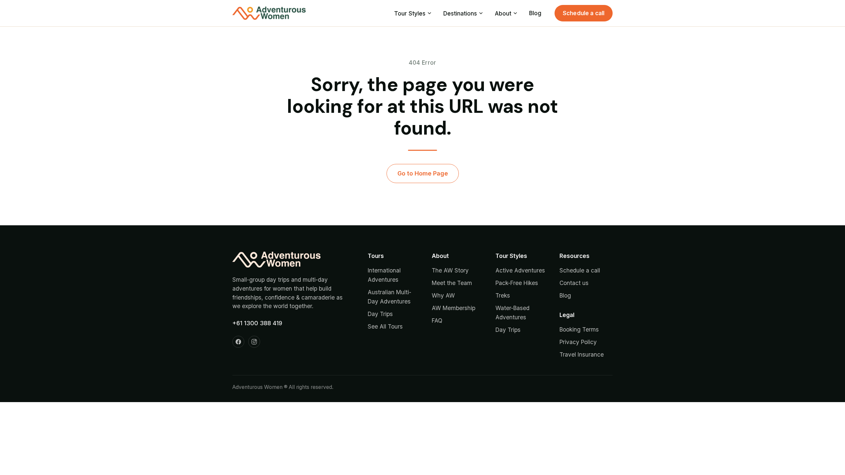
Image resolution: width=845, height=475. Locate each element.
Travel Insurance (581, 354)
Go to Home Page (422, 173)
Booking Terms (579, 329)
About (503, 13)
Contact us (574, 282)
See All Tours (385, 326)
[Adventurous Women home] (269, 13)
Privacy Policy (578, 341)
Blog (535, 13)
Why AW (443, 295)
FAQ (437, 320)
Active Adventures (520, 270)
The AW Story (450, 270)
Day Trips (380, 313)
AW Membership (453, 307)
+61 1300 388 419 (257, 323)
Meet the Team (452, 282)
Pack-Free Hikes (516, 282)
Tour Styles (409, 13)
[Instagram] (254, 342)
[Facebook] (238, 342)
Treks (502, 295)
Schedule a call (584, 13)
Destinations (460, 13)
